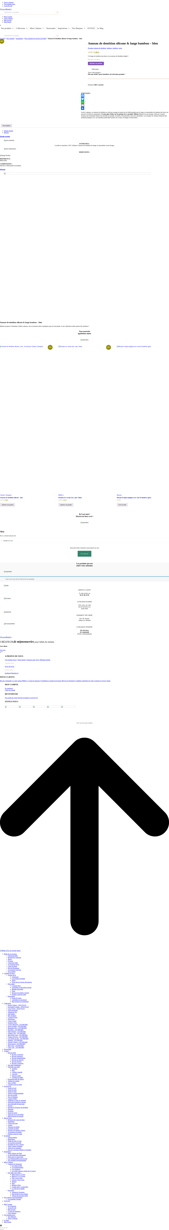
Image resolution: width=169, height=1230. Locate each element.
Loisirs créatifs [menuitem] (12, 1099)
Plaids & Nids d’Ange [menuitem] (15, 1141)
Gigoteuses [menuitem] (15, 977)
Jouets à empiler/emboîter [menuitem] (15, 1093)
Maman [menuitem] (14, 1181)
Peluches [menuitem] (10, 1109)
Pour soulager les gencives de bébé (35, 38)
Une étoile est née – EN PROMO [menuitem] (18, 1039)
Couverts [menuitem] (14, 1074)
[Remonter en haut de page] (84, 949)
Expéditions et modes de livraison (51, 681)
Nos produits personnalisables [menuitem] (17, 1160)
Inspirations (62, 28)
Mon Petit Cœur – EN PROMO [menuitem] (18, 1035)
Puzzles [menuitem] (10, 1106)
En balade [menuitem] (7, 1136)
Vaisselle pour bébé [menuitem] (14, 1067)
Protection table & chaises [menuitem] (16, 1079)
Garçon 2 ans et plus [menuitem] (18, 1180)
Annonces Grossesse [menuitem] (18, 1192)
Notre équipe (22, 660)
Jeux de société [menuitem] (12, 1095)
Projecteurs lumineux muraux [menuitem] (17, 1102)
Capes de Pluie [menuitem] (12, 966)
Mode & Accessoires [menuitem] (10, 954)
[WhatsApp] (84, 102)
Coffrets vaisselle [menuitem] (17, 1072)
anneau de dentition (100, 48)
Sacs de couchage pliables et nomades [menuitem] (19, 1150)
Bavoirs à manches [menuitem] (17, 1063)
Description (6, 125)
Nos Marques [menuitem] (12, 1217)
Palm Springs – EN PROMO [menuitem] (17, 1031)
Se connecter (84, 554)
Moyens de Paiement (68, 681)
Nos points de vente (11, 698)
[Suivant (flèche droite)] (3, 1229)
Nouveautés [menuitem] (7, 1049)
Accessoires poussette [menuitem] (14, 1143)
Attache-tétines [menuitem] (12, 1137)
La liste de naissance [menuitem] (14, 1211)
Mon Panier (7, 22)
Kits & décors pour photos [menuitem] (20, 1194)
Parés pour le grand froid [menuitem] (15, 1157)
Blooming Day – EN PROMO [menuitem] (17, 1028)
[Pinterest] (40, 712)
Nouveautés (51, 28)
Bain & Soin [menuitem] (8, 1118)
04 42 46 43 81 (9, 666)
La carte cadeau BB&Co (19, 681)
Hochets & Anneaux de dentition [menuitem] (18, 1107)
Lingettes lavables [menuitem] (13, 1129)
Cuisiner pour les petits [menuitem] (15, 1084)
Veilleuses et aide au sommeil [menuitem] (17, 1100)
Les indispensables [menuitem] (17, 1167)
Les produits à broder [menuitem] (14, 1199)
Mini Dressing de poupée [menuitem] (15, 1116)
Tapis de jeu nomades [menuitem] (14, 1148)
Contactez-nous (31, 660)
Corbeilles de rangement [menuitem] (19, 1000)
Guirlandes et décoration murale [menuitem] (21, 987)
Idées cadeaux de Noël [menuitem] (15, 1153)
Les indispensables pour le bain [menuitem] (17, 1159)
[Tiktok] (54, 712)
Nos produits (6, 28)
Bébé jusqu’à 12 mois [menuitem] (18, 1174)
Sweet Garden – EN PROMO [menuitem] (17, 1026)
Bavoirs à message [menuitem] (17, 1054)
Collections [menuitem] (7, 1003)
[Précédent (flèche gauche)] (1, 1229)
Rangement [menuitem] (11, 996)
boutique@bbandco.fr (11, 673)
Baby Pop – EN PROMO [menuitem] (16, 1046)
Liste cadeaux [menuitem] (12, 1213)
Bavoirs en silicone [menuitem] (17, 1060)
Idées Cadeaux (35, 28)
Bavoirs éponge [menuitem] (16, 1061)
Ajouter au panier (95, 63)
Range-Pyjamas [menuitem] (16, 998)
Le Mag (100, 28)
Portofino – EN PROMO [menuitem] (15, 1030)
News (38, 660)
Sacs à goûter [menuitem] (12, 1083)
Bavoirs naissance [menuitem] (17, 1056)
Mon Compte (8, 17)
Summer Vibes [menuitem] (12, 1023)
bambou (109, 48)
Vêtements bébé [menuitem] (13, 956)
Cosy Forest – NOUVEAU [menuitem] (16, 1009)
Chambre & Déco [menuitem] (9, 973)
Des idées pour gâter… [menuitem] (15, 1173)
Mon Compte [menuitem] (8, 1204)
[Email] (84, 105)
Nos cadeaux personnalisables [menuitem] (13, 1197)
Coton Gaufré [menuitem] (12, 1021)
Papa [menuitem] (13, 1183)
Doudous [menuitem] (10, 1111)
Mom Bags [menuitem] (11, 1139)
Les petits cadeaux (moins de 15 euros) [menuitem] (24, 1171)
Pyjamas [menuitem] (10, 961)
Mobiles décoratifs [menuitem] (17, 989)
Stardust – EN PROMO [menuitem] (15, 1040)
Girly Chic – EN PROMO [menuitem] (16, 1047)
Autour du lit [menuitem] (12, 975)
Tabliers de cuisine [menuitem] (13, 1081)
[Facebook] (84, 95)
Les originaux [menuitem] (16, 1169)
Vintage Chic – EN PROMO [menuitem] (17, 1033)
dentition (115, 48)
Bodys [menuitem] (10, 959)
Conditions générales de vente (84, 681)
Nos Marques (77, 28)
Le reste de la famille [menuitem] (18, 1189)
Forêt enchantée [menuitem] (13, 1010)
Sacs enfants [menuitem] (11, 971)
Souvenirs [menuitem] (11, 1190)
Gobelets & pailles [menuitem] (17, 1077)
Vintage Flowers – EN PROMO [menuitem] (18, 1037)
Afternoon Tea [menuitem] (12, 1012)
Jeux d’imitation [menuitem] (13, 1097)
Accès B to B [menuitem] (12, 1208)
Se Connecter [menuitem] (12, 1206)
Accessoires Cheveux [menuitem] (14, 970)
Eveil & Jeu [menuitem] (7, 1086)
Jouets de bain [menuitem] (12, 1090)
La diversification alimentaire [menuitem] (17, 1155)
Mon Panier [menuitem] (7, 1222)
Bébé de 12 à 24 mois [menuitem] (18, 1176)
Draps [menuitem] (13, 980)
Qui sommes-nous (9, 4)
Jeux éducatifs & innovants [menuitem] (16, 1104)
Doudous (91, 48)
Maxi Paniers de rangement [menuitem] (20, 1001)
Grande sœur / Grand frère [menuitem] (20, 1187)
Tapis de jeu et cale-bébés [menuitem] (16, 1114)
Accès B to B (8, 6)
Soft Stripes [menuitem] (11, 1014)
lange (120, 48)
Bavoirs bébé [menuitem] (12, 1053)
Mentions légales (45, 660)
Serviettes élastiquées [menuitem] (14, 1065)
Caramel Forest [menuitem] (12, 1017)
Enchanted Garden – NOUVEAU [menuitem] (18, 1007)
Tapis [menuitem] (13, 991)
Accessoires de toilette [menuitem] (15, 1132)
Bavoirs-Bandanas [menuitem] (13, 968)
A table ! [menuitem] (6, 1051)
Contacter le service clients (102, 681)
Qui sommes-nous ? (11, 660)
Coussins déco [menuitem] (16, 986)
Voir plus (2, 650)
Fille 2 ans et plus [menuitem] (17, 1178)
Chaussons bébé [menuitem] (13, 963)
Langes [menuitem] (10, 1125)
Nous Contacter (9, 2)
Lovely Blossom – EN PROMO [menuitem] (18, 1024)
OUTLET (91, 28)
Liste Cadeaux (8, 18)
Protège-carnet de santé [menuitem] (19, 994)
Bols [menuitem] (13, 1070)
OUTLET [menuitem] (7, 1201)
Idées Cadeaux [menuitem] (8, 1162)
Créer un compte (10, 690)
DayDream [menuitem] (11, 1019)
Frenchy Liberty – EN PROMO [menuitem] (18, 1042)
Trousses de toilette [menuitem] (14, 1127)
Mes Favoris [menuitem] (11, 1209)
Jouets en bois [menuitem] (12, 1091)
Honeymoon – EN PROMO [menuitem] (16, 1044)
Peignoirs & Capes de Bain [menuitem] (16, 1120)
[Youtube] (26, 712)
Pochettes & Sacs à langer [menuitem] (16, 1144)
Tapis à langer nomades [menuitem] (15, 1146)
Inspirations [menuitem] (7, 1151)
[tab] (6, 125)
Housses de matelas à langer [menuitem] (20, 993)
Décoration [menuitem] (11, 984)
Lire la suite (122, 505)
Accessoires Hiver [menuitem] (13, 964)
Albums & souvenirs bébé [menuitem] (20, 1196)
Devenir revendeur (23, 698)
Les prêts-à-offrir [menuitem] (17, 1166)
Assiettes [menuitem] (14, 1069)
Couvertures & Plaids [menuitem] (18, 979)
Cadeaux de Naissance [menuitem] (15, 1164)
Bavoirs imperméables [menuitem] (18, 1058)
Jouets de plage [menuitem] (12, 1113)
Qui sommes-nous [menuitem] (9, 1215)
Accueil (2, 38)
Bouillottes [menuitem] (11, 1121)
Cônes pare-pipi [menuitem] (13, 1123)
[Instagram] (68, 712)
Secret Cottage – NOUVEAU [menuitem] (17, 1005)
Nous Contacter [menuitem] (13, 1218)
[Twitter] (84, 98)
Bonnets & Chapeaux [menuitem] (14, 957)
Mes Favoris (8, 20)
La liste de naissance (34, 681)
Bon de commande (6, 681)
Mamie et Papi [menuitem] (16, 1185)
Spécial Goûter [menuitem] (16, 1076)
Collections (20, 28)
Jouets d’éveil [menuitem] (12, 1088)
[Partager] (84, 108)
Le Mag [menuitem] (6, 1220)
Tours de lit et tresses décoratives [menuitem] (22, 982)
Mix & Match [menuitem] (12, 1016)
